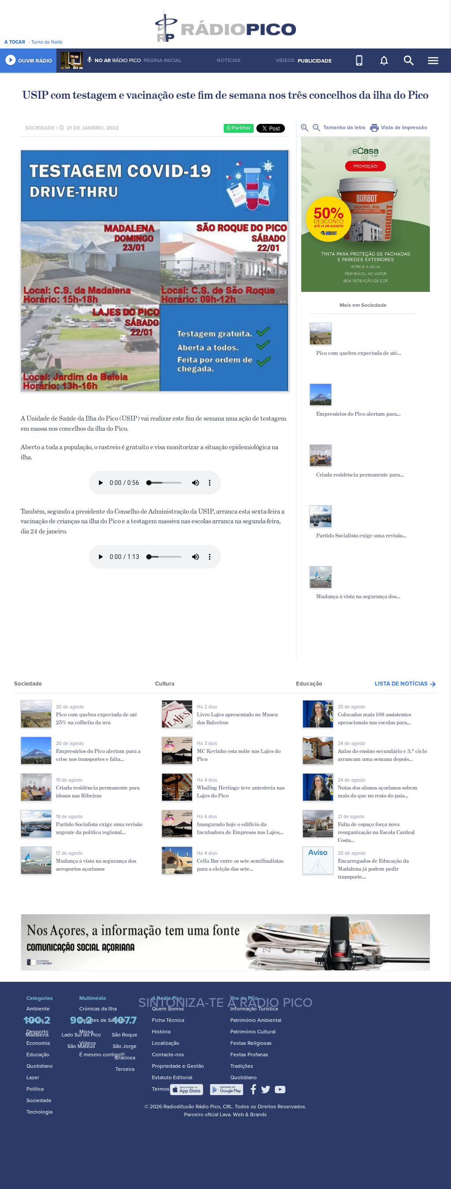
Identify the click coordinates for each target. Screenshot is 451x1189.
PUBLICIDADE (315, 61)
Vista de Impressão (398, 127)
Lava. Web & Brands (243, 1114)
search (409, 60)
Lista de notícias (406, 683)
